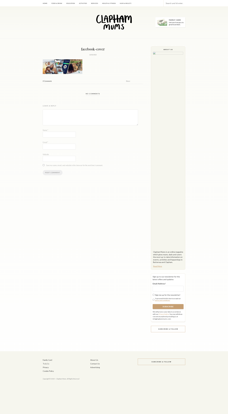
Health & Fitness (109, 3)
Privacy (46, 367)
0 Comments (47, 81)
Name (45, 130)
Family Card (47, 360)
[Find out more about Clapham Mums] (168, 150)
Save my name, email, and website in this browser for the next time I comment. (74, 165)
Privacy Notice (164, 314)
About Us (94, 360)
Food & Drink (56, 3)
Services (94, 3)
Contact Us (95, 364)
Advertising (95, 367)
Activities (83, 3)
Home (45, 3)
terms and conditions (162, 300)
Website (46, 154)
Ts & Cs (46, 364)
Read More (157, 266)
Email (45, 142)
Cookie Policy (48, 371)
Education (70, 3)
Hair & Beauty (126, 3)
